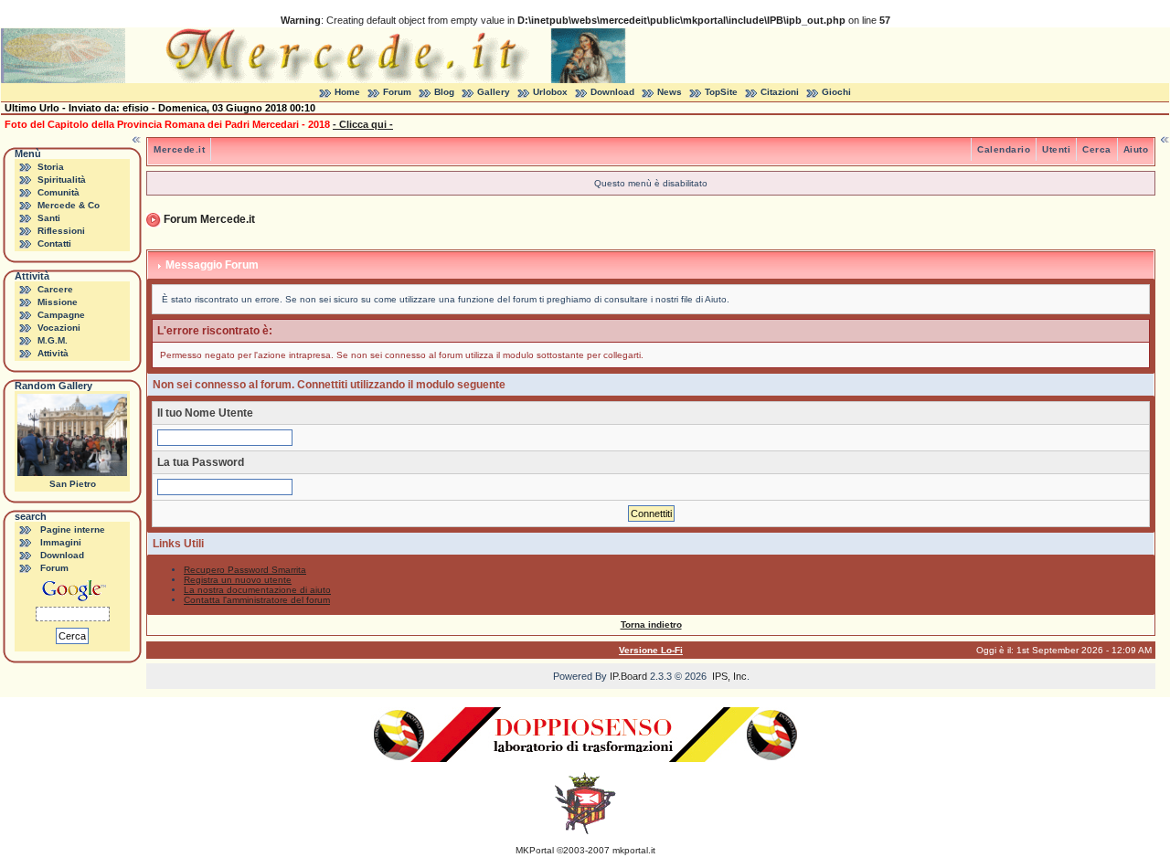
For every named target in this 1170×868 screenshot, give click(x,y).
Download (612, 92)
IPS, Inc (729, 676)
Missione (57, 302)
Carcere (55, 289)
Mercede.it (179, 149)
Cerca (1097, 149)
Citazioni (779, 92)
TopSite (721, 92)
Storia (50, 167)
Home (347, 92)
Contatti (54, 243)
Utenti (1056, 149)
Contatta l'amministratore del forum (257, 600)
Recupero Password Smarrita (245, 570)
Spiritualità (61, 180)
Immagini (60, 542)
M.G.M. (52, 340)
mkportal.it (633, 850)
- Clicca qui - (363, 124)
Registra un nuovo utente (238, 580)
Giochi (836, 92)
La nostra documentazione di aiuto (257, 590)
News (669, 92)
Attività (53, 353)
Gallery (493, 92)
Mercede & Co (68, 205)
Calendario (1003, 149)
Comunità (58, 192)
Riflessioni (61, 231)
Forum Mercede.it (209, 219)
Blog (444, 92)
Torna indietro (651, 624)
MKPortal (535, 850)
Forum (397, 92)
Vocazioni (58, 328)
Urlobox (550, 92)
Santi (48, 218)
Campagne (61, 315)
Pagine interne (72, 529)
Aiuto (1136, 149)
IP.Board (628, 676)
